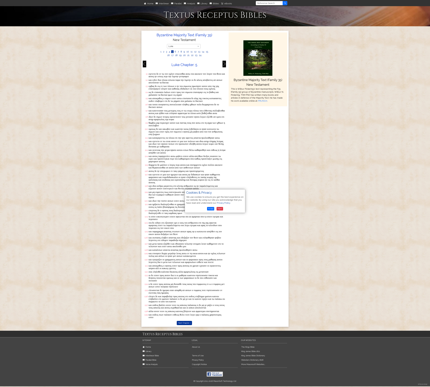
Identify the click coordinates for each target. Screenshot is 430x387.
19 (180, 55)
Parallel (177, 3)
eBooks (227, 3)
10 (187, 51)
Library (203, 3)
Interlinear (163, 3)
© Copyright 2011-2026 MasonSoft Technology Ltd (215, 381)
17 (172, 55)
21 (188, 55)
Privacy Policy (198, 360)
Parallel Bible (150, 360)
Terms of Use (198, 355)
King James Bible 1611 (250, 351)
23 (196, 55)
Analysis (190, 3)
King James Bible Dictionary (253, 355)
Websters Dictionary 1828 (252, 360)
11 (191, 51)
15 (207, 51)
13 (199, 51)
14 (203, 51)
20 (184, 55)
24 (200, 55)
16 (168, 55)
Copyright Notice (199, 364)
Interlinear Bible (152, 355)
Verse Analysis (151, 364)
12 (195, 51)
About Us (196, 347)
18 (176, 55)
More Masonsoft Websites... (253, 364)
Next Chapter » (184, 323)
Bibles (215, 3)
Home (149, 3)
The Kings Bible (248, 347)
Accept (210, 209)
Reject (220, 209)
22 (192, 55)
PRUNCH (262, 101)
